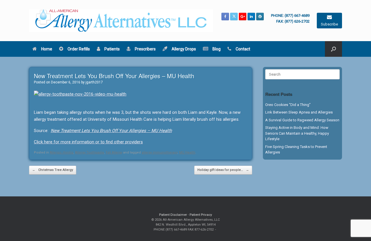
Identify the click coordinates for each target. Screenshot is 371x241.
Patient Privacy (201, 215)
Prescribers (145, 49)
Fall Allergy (114, 152)
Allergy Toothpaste (89, 152)
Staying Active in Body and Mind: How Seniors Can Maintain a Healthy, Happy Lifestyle (297, 133)
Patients (112, 49)
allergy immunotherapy (159, 152)
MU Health (187, 152)
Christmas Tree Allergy (52, 170)
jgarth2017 (94, 82)
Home (46, 49)
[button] (333, 49)
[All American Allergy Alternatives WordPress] (260, 16)
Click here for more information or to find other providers (88, 142)
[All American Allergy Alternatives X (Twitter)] (234, 16)
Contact (243, 49)
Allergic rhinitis (61, 152)
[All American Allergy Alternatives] (121, 20)
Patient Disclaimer (173, 215)
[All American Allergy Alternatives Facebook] (225, 16)
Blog (216, 49)
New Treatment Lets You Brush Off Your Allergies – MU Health (111, 130)
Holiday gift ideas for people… (223, 170)
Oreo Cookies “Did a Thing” (288, 105)
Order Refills (79, 49)
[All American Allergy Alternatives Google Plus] (242, 16)
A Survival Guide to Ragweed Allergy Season (302, 120)
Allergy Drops (184, 49)
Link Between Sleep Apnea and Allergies (299, 112)
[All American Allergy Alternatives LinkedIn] (251, 16)
